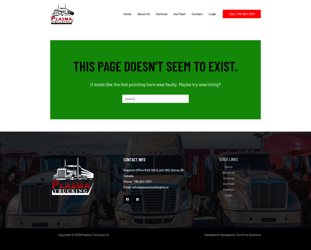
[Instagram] (137, 199)
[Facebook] (127, 199)
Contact (197, 14)
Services (161, 14)
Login (212, 14)
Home (127, 14)
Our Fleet (179, 14)
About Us (144, 14)
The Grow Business (248, 234)
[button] (242, 14)
